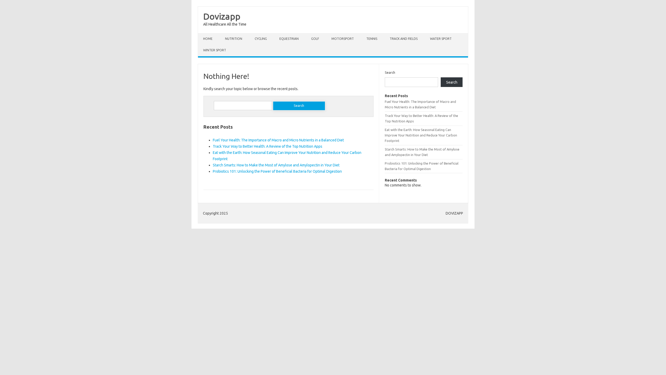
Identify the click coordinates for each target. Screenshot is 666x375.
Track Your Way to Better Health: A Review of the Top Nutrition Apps (267, 146)
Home (208, 38)
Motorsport (342, 38)
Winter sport (214, 50)
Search (390, 72)
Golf (315, 38)
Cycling (261, 38)
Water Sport (441, 38)
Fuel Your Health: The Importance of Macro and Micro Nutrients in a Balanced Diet (278, 140)
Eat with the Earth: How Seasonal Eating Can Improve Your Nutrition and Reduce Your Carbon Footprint (421, 135)
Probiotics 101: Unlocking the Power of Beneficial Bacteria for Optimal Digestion (277, 171)
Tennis (371, 38)
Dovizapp (221, 16)
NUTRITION (233, 38)
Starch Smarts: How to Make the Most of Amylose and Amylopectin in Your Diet (276, 165)
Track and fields (404, 38)
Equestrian (289, 38)
